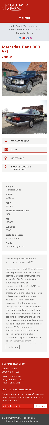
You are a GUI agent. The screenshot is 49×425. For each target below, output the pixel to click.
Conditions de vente (28, 421)
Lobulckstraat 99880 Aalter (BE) (10, 370)
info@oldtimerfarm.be (13, 379)
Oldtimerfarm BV (12, 417)
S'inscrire (40, 406)
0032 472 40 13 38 (11, 376)
